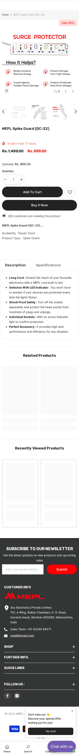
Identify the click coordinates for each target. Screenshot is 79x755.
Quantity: (8, 171)
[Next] (73, 91)
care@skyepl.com (22, 635)
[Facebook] (7, 695)
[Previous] (65, 91)
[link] (20, 420)
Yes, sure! (51, 731)
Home (5, 14)
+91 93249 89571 (39, 629)
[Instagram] (17, 695)
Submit (61, 569)
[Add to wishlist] (70, 192)
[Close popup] (72, 710)
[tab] (15, 265)
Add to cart (32, 192)
